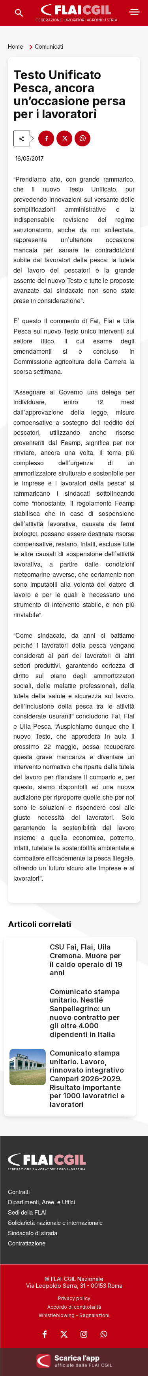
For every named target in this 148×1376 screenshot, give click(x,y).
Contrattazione (26, 1243)
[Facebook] (46, 138)
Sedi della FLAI (27, 1212)
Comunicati (49, 46)
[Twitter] (64, 1334)
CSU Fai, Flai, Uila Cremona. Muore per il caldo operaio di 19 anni (86, 960)
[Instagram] (84, 1334)
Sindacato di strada (32, 1232)
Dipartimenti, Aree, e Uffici (41, 1202)
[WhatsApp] (82, 138)
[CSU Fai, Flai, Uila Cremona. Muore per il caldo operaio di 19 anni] (27, 961)
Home (15, 46)
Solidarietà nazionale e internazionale (55, 1222)
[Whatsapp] (104, 1334)
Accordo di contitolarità (74, 1307)
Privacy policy (74, 1298)
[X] (64, 138)
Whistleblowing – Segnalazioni (74, 1315)
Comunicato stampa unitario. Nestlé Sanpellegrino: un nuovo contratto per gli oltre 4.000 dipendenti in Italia (85, 1013)
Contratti (19, 1191)
